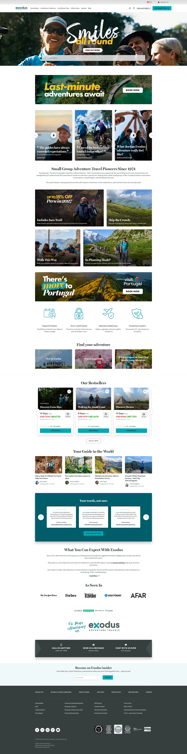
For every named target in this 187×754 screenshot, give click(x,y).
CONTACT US (39, 692)
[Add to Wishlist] (69, 391)
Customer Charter (99, 706)
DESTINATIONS (133, 692)
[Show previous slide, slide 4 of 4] (35, 135)
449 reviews (95, 426)
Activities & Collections (48, 8)
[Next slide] (146, 517)
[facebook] (37, 730)
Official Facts (98, 703)
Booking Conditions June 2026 (74, 710)
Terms (141, 682)
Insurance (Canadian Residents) (74, 703)
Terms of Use (127, 703)
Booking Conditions (70, 706)
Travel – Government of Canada (133, 713)
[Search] (130, 8)
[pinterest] (53, 730)
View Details (55, 430)
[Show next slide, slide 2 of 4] (152, 135)
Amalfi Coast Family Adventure (125, 524)
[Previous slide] (41, 517)
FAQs (36, 706)
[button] (53, 135)
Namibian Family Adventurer (93, 524)
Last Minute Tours (63, 8)
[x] (42, 730)
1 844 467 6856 (143, 8)
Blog (89, 8)
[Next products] (150, 411)
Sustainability (39, 703)
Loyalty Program (40, 710)
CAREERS (149, 692)
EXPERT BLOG (116, 692)
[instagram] (48, 730)
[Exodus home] (21, 8)
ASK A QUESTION (161, 8)
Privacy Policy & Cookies (72, 713)
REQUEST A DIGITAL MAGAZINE (61, 692)
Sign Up (108, 677)
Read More (94, 576)
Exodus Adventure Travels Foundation (135, 710)
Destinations (34, 8)
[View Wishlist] (134, 8)
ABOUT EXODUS (84, 692)
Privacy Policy (134, 682)
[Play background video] (93, 38)
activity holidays (118, 563)
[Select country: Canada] (149, 2)
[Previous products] (37, 411)
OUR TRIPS (100, 692)
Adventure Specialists (100, 710)
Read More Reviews (93, 533)
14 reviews (132, 426)
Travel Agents (39, 713)
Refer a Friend (128, 706)
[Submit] (45, 58)
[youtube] (58, 730)
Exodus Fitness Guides (100, 713)
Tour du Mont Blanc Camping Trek (61, 524)
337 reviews (56, 426)
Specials (83, 8)
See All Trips (93, 441)
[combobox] (93, 58)
